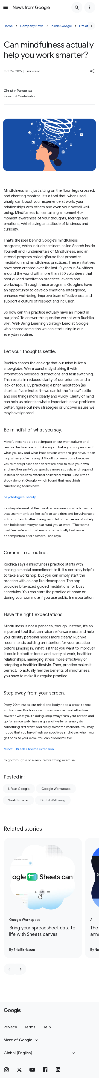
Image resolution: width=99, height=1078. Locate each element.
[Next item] (20, 969)
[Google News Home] (31, 7)
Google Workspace (55, 789)
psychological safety (20, 497)
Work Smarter (18, 800)
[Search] (76, 7)
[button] (92, 71)
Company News (32, 26)
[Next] (91, 26)
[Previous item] (9, 969)
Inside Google (61, 26)
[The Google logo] (12, 1010)
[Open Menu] (5, 7)
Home (8, 26)
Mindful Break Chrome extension (29, 749)
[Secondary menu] (89, 7)
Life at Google (18, 789)
